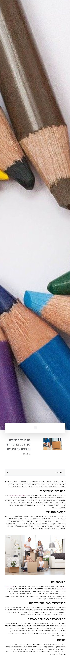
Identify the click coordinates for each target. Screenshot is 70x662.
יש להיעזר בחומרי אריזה (17, 495)
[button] (35, 427)
